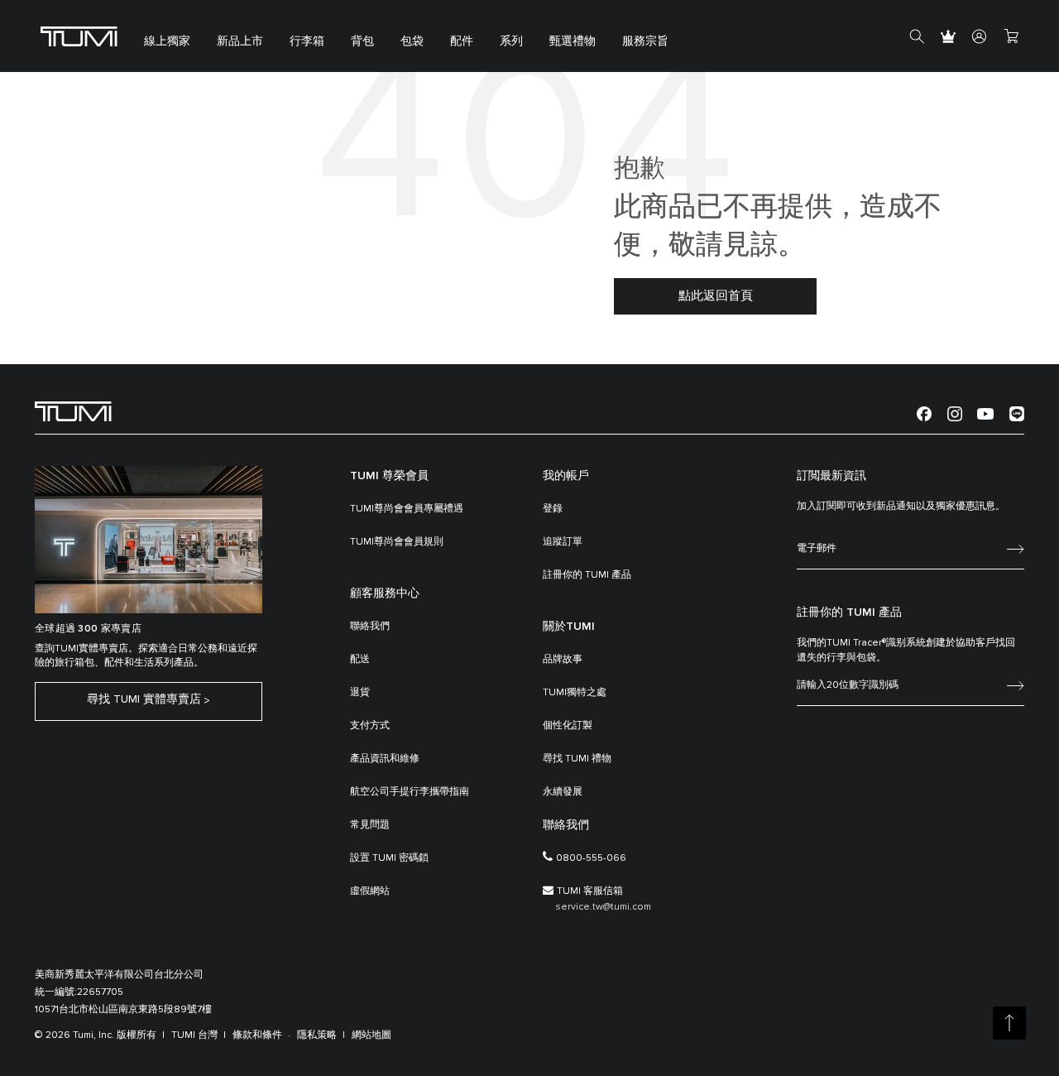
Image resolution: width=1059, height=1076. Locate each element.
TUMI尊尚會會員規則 (396, 542)
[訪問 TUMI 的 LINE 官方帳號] (1016, 413)
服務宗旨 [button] (645, 41)
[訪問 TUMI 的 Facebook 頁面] (924, 413)
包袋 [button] (412, 41)
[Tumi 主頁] (79, 35)
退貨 (360, 693)
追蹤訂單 (562, 542)
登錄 (553, 509)
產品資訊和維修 (384, 759)
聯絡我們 (370, 627)
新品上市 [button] (240, 41)
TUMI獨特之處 (574, 693)
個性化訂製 (567, 726)
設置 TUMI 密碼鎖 (389, 858)
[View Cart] (1011, 36)
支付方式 (370, 726)
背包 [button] (362, 41)
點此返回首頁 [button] (715, 296)
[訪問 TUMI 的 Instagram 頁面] (954, 413)
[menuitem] (167, 36)
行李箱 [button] (307, 41)
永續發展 (562, 792)
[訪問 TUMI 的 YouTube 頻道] (985, 412)
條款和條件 (257, 1035)
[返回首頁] (73, 411)
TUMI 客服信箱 (590, 891)
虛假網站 (370, 891)
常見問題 (370, 825)
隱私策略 (317, 1035)
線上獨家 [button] (167, 41)
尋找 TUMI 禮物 (577, 759)
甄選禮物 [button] (572, 41)
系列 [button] (511, 41)
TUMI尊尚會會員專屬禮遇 (406, 509)
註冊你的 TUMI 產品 (587, 575)
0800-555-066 (591, 858)
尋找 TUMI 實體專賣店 (144, 699)
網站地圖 (371, 1035)
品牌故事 (562, 660)
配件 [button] (461, 41)
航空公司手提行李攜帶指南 (409, 792)
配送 (360, 660)
